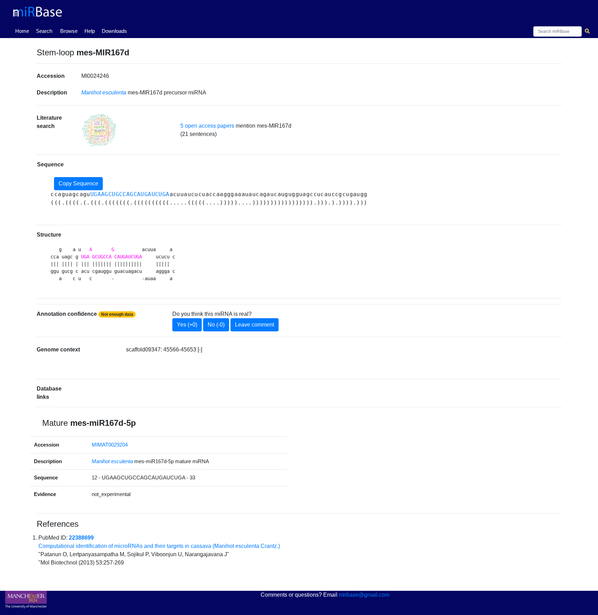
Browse (69, 31)
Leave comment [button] (254, 325)
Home (23, 31)
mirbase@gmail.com (364, 595)
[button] (98, 130)
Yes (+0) (187, 325)
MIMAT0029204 (110, 445)
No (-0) (216, 325)
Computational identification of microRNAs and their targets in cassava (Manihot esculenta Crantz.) (159, 546)
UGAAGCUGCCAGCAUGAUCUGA (130, 194)
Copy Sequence (78, 183)
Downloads (114, 31)
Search (44, 31)
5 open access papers (207, 126)
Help (89, 31)
